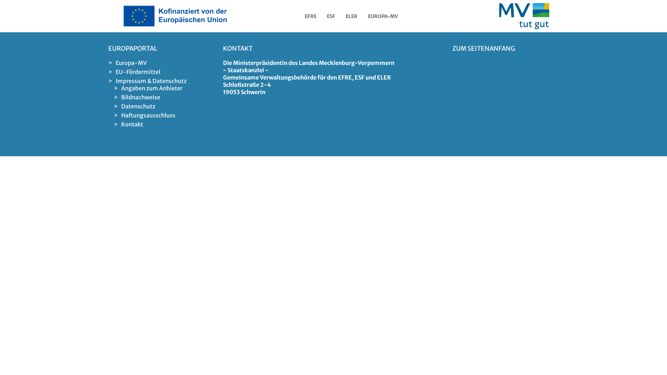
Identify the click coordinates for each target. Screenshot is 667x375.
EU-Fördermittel (138, 71)
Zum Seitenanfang (483, 48)
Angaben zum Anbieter (151, 88)
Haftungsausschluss (148, 115)
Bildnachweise (140, 97)
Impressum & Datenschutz (151, 80)
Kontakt (132, 124)
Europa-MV (131, 62)
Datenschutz (138, 106)
